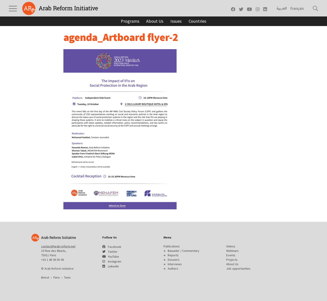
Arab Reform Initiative (60, 8)
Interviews (175, 264)
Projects (232, 260)
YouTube (113, 257)
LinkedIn (113, 266)
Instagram (114, 261)
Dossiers (174, 260)
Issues (175, 21)
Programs (130, 21)
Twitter (112, 252)
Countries (197, 21)
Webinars (232, 251)
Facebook (114, 247)
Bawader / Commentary (183, 251)
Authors (173, 269)
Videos (230, 246)
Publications (172, 246)
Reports (173, 255)
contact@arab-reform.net (58, 246)
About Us (154, 21)
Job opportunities (238, 269)
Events (230, 255)
